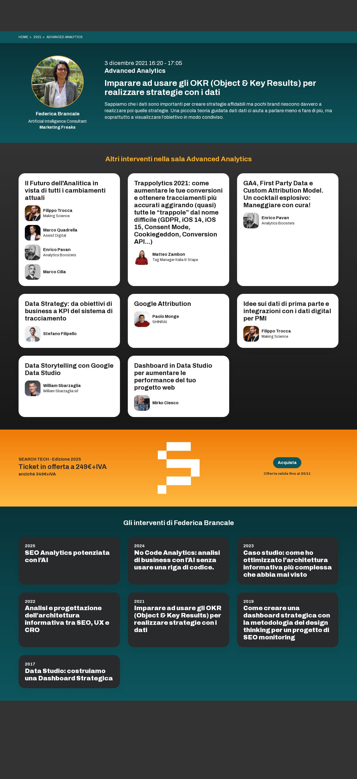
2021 (37, 37)
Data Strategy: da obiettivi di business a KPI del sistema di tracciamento (69, 311)
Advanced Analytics (65, 37)
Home (23, 37)
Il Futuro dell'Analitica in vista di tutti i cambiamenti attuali (65, 190)
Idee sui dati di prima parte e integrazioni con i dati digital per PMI (287, 311)
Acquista (287, 462)
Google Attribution (162, 303)
